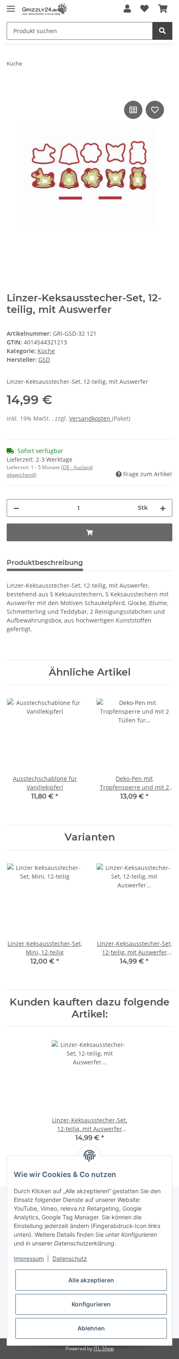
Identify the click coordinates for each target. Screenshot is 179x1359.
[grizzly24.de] (44, 9)
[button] (127, 9)
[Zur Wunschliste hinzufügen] (144, 9)
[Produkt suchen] (162, 31)
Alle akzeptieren (91, 1280)
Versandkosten (90, 418)
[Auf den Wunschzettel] (155, 110)
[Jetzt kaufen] (13, 89)
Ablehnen (91, 1328)
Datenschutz (69, 1258)
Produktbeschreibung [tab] (45, 563)
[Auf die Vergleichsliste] (133, 110)
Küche (46, 351)
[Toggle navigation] (11, 5)
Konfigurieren (91, 1304)
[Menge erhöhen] (163, 507)
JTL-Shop (104, 1348)
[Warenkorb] (163, 9)
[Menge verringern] (16, 507)
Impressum (29, 1258)
